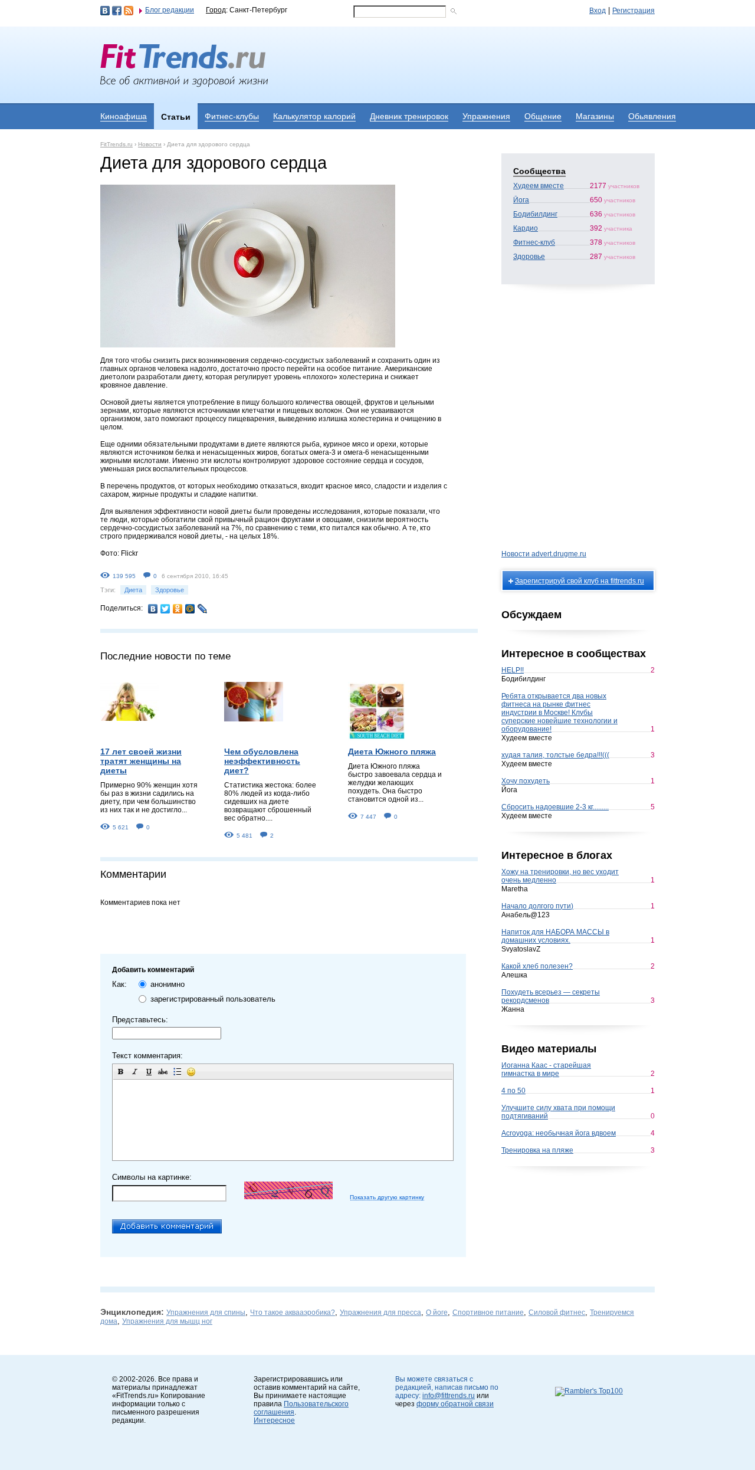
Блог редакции (169, 10)
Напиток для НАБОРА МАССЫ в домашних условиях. (555, 936)
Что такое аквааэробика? (292, 1312)
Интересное (274, 1420)
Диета (133, 589)
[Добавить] (167, 1226)
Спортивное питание (488, 1312)
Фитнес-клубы (232, 116)
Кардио (525, 228)
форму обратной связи (455, 1404)
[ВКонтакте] (153, 608)
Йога (521, 200)
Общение (543, 116)
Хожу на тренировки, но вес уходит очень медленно (560, 876)
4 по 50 (513, 1091)
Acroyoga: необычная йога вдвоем (558, 1133)
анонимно (167, 984)
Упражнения (486, 116)
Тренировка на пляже (537, 1150)
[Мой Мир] (190, 608)
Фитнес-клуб (534, 242)
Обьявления (652, 116)
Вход (597, 10)
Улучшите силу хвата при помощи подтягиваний (558, 1112)
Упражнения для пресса (380, 1312)
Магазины (595, 116)
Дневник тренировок (409, 116)
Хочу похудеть (525, 781)
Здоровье (169, 589)
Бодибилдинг (535, 214)
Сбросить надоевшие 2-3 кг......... (555, 807)
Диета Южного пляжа (392, 751)
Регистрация (633, 10)
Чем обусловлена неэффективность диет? (262, 761)
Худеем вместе (538, 186)
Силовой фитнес (556, 1312)
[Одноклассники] (178, 608)
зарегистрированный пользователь (212, 999)
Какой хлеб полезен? (537, 966)
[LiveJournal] (202, 608)
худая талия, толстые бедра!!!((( (555, 755)
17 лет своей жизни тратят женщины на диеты (141, 761)
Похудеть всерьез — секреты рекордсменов (550, 996)
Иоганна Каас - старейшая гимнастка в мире (546, 1069)
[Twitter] (165, 608)
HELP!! (512, 670)
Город (216, 10)
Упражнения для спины (205, 1312)
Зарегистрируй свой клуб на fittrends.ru (579, 581)
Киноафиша (123, 116)
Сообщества (539, 171)
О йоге (437, 1312)
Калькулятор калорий (314, 116)
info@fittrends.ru (448, 1396)
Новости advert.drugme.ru (543, 554)
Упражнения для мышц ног (167, 1321)
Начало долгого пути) (537, 906)
